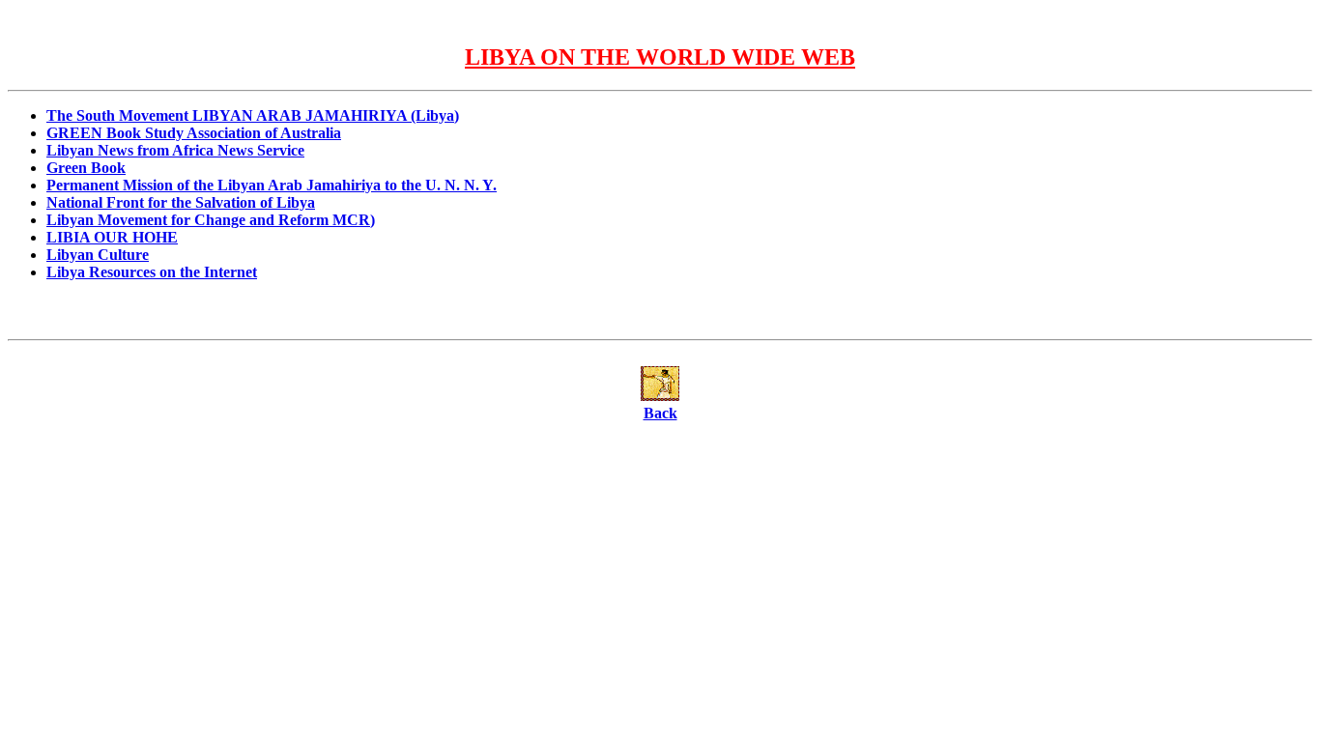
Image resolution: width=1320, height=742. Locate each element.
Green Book (86, 167)
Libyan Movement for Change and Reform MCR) (210, 220)
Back (660, 413)
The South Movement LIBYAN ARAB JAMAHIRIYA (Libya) (252, 115)
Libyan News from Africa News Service (175, 150)
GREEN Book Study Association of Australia (193, 133)
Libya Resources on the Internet (151, 272)
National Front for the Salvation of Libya (180, 202)
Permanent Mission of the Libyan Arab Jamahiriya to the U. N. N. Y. (271, 185)
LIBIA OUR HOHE (112, 237)
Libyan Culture (97, 254)
